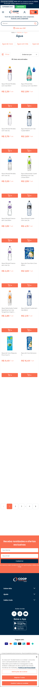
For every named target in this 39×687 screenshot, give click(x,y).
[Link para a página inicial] (13, 32)
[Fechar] (36, 657)
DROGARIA (20, 7)
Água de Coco (7, 44)
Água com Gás (22, 44)
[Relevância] (29, 54)
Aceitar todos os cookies (19, 683)
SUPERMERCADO (7, 7)
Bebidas (19, 32)
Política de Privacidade (26, 668)
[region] (19, 670)
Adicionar (10, 106)
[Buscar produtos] (35, 23)
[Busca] (19, 23)
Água (25, 32)
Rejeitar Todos (19, 677)
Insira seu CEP (20, 28)
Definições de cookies (19, 672)
